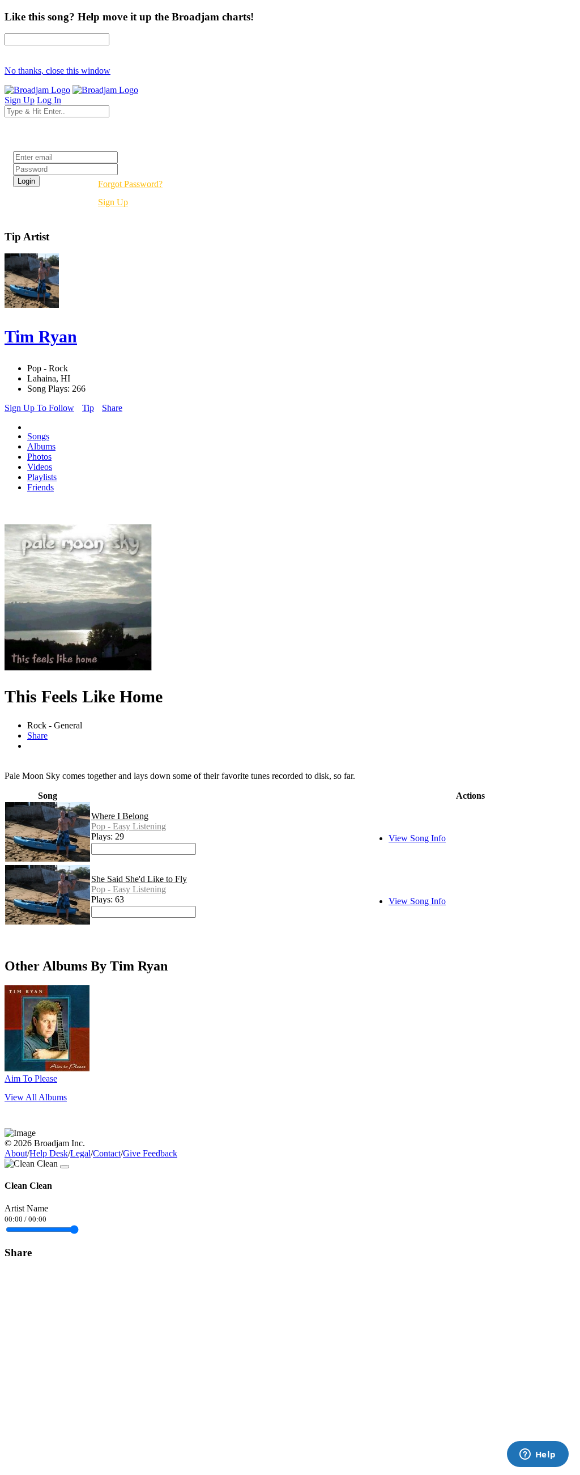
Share (112, 408)
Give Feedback (150, 1153)
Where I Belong (119, 816)
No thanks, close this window (57, 70)
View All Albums (36, 1097)
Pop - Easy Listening (128, 826)
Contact (107, 1153)
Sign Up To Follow (39, 408)
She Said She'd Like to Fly (139, 879)
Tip (88, 408)
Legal (80, 1153)
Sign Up (113, 202)
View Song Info (417, 838)
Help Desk (48, 1153)
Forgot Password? (130, 184)
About (16, 1153)
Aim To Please (31, 1078)
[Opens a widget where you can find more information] (537, 1455)
